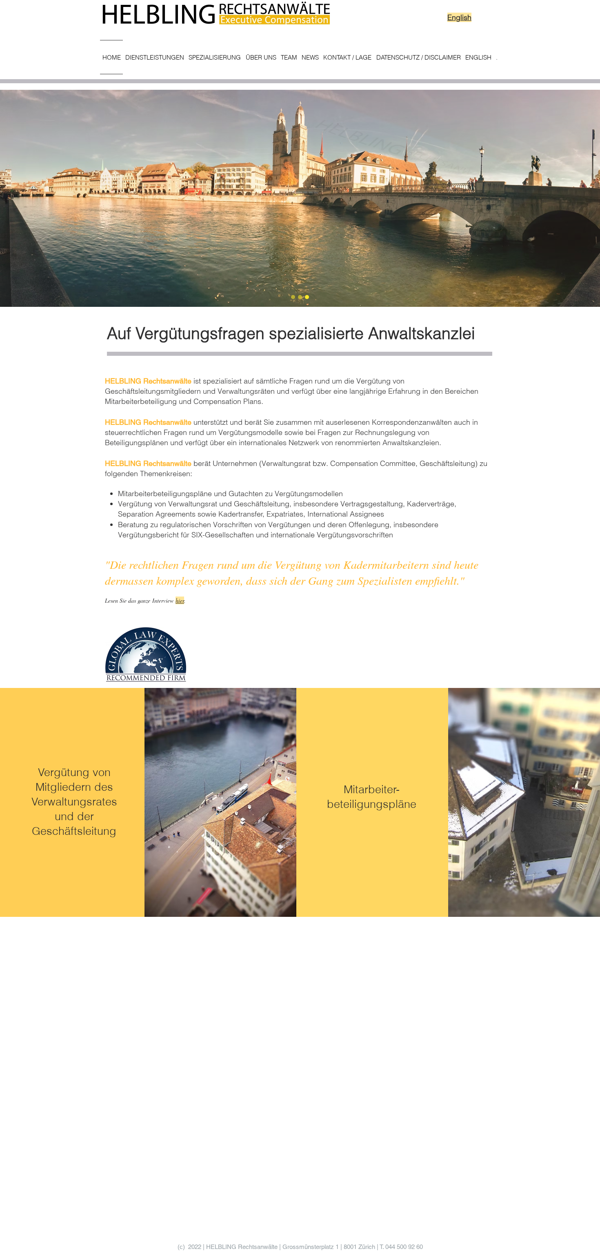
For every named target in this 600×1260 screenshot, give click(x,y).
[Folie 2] (300, 297)
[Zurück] (45, 198)
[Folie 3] (307, 297)
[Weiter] (555, 198)
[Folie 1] (293, 297)
